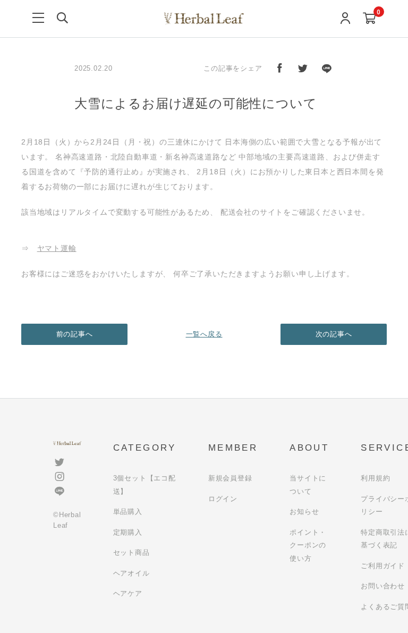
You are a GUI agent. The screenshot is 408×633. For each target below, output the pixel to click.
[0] (369, 19)
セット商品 (131, 552)
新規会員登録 (230, 478)
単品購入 (127, 512)
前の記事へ (74, 334)
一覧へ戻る (204, 334)
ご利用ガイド (383, 566)
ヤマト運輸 (56, 248)
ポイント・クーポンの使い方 (308, 545)
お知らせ (304, 512)
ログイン (222, 499)
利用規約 (375, 478)
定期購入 (127, 532)
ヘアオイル (131, 573)
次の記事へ (334, 334)
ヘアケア (127, 593)
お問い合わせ (383, 586)
